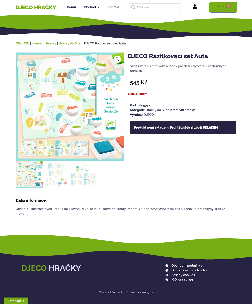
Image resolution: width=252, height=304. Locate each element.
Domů (71, 7)
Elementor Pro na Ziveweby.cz (126, 292)
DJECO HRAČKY (36, 7)
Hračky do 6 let (70, 43)
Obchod (90, 7)
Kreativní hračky (44, 43)
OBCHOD (22, 43)
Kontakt (114, 7)
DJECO (149, 115)
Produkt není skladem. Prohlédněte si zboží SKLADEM (176, 127)
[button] (117, 59)
